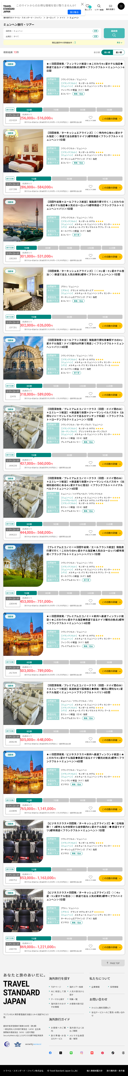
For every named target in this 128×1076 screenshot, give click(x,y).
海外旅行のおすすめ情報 (58, 1005)
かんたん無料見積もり (101, 1007)
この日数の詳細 (109, 118)
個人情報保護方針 (95, 1070)
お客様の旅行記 (77, 1003)
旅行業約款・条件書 (116, 1070)
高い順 (119, 52)
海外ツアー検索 (76, 986)
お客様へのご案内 (58, 1029)
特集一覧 (74, 999)
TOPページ (56, 986)
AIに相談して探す (58, 993)
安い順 (107, 52)
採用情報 (114, 986)
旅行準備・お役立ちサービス (58, 1037)
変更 (95, 31)
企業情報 (96, 986)
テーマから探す (57, 999)
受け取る (74, 12)
